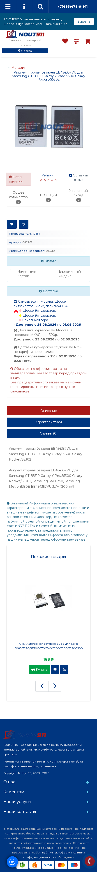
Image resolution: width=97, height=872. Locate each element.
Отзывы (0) (48, 433)
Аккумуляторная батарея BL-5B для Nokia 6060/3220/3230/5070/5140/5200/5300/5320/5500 (48, 646)
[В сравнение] (23, 224)
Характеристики (48, 422)
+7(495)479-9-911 (73, 7)
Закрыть (84, 21)
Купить (41, 670)
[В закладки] (12, 224)
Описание (48, 411)
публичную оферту (56, 852)
